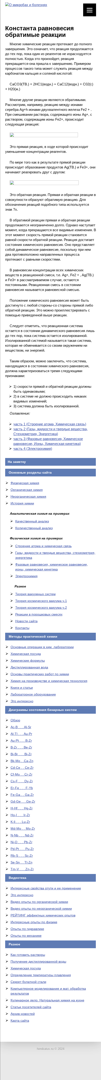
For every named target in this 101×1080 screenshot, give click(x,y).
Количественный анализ (34, 528)
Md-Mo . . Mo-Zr (23, 828)
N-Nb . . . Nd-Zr (22, 835)
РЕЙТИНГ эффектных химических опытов (43, 915)
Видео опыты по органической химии (39, 902)
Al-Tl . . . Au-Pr (21, 734)
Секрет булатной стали (28, 982)
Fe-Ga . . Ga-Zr (22, 795)
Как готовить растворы (28, 955)
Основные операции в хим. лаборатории (42, 647)
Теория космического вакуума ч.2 (41, 607)
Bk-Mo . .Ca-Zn (22, 761)
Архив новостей (23, 1014)
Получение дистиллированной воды (38, 961)
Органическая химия (27, 490)
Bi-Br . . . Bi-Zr (21, 754)
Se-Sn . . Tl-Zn (21, 862)
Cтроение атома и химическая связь (43, 546)
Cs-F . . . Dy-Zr (22, 781)
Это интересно (22, 701)
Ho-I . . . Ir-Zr (20, 815)
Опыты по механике (26, 935)
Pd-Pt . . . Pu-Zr (22, 849)
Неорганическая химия (28, 496)
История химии (22, 503)
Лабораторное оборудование (33, 694)
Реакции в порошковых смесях (38, 614)
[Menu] (89, 9)
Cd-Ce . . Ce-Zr (22, 767)
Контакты (22, 628)
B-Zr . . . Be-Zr (21, 747)
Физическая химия (25, 483)
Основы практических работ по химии (40, 674)
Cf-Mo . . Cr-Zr (21, 774)
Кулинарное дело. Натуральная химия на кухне (47, 1000)
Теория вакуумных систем (35, 594)
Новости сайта (26, 621)
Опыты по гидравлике (27, 929)
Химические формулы (28, 660)
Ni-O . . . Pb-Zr (21, 842)
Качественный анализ (32, 521)
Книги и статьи (22, 687)
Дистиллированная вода (29, 667)
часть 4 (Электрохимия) (32, 449)
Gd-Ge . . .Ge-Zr (23, 801)
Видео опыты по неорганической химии (41, 908)
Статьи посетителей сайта (31, 1007)
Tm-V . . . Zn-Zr (22, 869)
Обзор (15, 720)
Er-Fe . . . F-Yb (22, 788)
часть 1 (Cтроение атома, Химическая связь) (49, 424)
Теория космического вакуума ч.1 (41, 601)
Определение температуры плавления (41, 975)
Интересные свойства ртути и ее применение (46, 888)
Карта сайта (20, 1020)
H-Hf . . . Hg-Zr (22, 808)
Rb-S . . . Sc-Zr (22, 855)
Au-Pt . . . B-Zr (21, 740)
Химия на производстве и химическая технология (49, 681)
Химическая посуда (26, 654)
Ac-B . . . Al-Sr (21, 727)
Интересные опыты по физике (34, 922)
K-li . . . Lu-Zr (20, 822)
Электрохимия (26, 576)
